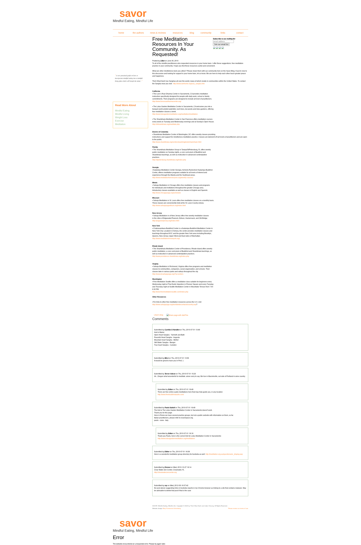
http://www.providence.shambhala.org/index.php (170, 256)
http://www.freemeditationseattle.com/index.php (170, 292)
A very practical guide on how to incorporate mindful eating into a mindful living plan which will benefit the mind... (129, 78)
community (206, 33)
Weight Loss (121, 117)
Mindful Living (122, 114)
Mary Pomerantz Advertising (172, 508)
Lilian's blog (158, 315)
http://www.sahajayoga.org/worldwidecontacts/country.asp (174, 305)
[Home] (180, 14)
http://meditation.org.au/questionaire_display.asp (224, 454)
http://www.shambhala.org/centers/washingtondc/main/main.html (176, 142)
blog (192, 33)
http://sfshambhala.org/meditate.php (167, 124)
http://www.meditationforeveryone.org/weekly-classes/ (172, 178)
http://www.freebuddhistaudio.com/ (171, 394)
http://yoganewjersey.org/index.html (165, 221)
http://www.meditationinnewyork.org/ (166, 238)
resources (178, 33)
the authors (138, 33)
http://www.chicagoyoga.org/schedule (166, 193)
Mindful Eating (122, 110)
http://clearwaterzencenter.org (165, 472)
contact (239, 33)
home (121, 33)
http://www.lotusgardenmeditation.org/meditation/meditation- (175, 114)
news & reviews (158, 33)
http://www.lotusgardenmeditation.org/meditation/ (176, 438)
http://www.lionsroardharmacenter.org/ (166, 101)
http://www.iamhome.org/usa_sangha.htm (189, 84)
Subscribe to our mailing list (224, 38)
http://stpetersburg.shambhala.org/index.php (169, 160)
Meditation (120, 124)
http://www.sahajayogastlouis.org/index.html (169, 205)
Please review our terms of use (238, 508)
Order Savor (130, 88)
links (223, 33)
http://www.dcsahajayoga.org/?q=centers (167, 274)
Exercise (119, 121)
